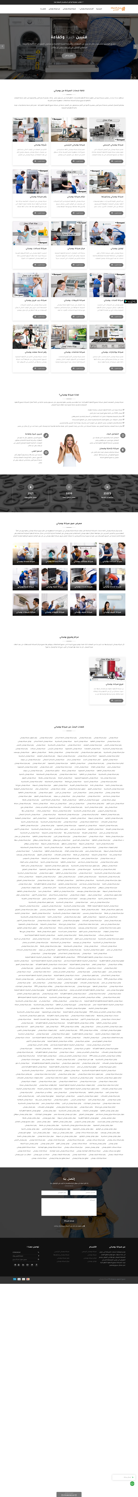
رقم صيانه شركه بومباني (25, 1052)
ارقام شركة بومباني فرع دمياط (105, 1107)
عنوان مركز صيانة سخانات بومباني (86, 1133)
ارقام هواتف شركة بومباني (48, 1085)
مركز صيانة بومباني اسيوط (66, 756)
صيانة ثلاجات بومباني (113, 301)
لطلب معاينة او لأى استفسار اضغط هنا (68, 2)
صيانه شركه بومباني (24, 1019)
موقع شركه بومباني (70, 983)
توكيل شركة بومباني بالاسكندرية (106, 1060)
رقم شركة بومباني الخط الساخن (69, 953)
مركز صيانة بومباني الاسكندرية (41, 829)
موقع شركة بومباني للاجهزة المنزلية (75, 1012)
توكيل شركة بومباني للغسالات (111, 1089)
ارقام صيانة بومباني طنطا (90, 910)
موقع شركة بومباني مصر (115, 990)
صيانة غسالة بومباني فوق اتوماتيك (50, 1147)
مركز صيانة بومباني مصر (89, 858)
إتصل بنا (43, 9)
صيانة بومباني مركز (79, 796)
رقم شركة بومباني (27, 968)
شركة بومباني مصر (115, 972)
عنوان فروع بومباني (48, 1118)
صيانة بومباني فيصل (96, 793)
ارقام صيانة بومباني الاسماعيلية (31, 847)
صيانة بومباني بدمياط (40, 804)
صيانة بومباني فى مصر (78, 829)
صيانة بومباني (114, 98)
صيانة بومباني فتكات (43, 811)
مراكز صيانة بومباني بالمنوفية (46, 877)
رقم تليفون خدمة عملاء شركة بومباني (90, 1074)
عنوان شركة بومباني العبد (96, 1100)
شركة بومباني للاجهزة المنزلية (80, 964)
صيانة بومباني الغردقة (89, 833)
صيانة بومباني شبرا (44, 891)
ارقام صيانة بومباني (76, 197)
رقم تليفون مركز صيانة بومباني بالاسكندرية (85, 866)
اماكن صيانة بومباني (49, 888)
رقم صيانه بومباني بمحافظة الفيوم (69, 950)
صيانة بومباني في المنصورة (108, 917)
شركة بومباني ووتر (87, 1027)
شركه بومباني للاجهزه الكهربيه (82, 1034)
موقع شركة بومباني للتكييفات (76, 1008)
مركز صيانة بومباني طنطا (87, 935)
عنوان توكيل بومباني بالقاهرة (62, 1122)
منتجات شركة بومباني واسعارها (107, 1016)
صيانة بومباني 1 (37, 851)
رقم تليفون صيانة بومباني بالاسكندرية (41, 902)
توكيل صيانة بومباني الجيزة (94, 807)
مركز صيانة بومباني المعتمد (92, 745)
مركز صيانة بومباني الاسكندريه (114, 789)
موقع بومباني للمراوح (86, 1114)
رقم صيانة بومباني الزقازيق (114, 818)
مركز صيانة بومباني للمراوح (26, 880)
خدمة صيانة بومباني (74, 745)
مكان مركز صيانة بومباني (29, 946)
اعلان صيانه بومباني (46, 767)
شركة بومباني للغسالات (72, 1038)
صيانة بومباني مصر (113, 767)
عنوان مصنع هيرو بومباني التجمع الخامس (56, 1129)
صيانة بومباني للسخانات (108, 946)
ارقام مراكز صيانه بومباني (90, 815)
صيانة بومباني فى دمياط (58, 804)
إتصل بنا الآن (69, 56)
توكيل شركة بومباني (24, 983)
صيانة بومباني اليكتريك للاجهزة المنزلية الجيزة (40, 935)
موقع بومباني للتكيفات (90, 1111)
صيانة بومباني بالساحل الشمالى (29, 815)
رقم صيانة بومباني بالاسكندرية (109, 774)
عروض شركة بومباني (55, 983)
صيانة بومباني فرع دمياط (67, 924)
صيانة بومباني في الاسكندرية (29, 833)
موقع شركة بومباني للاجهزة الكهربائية (105, 1049)
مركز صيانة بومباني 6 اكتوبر (26, 921)
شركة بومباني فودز (52, 1027)
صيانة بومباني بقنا (115, 855)
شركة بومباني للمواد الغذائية (46, 1056)
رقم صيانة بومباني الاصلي (113, 745)
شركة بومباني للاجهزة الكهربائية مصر (34, 1067)
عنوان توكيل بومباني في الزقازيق (106, 1129)
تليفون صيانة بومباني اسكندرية (94, 950)
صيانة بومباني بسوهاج (109, 866)
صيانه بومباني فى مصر (114, 950)
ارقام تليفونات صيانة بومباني (30, 888)
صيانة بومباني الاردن (79, 793)
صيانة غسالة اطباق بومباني (26, 1147)
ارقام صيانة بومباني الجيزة (105, 844)
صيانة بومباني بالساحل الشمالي (53, 760)
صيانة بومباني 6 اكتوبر (39, 895)
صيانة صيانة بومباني (70, 822)
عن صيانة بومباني (54, 9)
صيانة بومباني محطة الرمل (85, 880)
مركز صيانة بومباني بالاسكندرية (114, 752)
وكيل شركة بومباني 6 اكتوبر (90, 1019)
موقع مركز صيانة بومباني (71, 921)
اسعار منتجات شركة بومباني (110, 1019)
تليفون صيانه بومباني (46, 873)
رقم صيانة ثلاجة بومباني (37, 1140)
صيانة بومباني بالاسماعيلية (73, 946)
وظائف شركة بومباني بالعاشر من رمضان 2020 (105, 1012)
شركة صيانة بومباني (89, 847)
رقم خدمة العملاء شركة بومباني (112, 1038)
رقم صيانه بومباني (22, 749)
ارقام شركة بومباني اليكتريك (25, 1089)
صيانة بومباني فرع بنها (27, 932)
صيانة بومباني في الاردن (63, 793)
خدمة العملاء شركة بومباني (68, 1081)
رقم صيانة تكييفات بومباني (61, 1155)
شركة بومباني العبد (111, 1092)
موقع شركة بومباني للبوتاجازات (110, 1030)
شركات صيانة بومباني (96, 836)
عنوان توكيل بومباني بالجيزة (30, 1129)
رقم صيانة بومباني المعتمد (46, 756)
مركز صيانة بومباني (76, 249)
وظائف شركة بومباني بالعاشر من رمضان (86, 997)
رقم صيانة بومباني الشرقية (108, 826)
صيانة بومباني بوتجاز (91, 946)
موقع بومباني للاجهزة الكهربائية (30, 1111)
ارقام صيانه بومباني (71, 752)
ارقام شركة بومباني (110, 968)
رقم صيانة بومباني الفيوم (42, 796)
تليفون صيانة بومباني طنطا (46, 932)
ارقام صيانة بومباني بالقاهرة (41, 836)
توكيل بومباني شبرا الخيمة (29, 1144)
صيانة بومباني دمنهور (39, 752)
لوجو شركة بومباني (83, 972)
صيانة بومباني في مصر (76, 804)
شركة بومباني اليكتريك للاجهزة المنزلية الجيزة (46, 961)
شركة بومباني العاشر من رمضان (64, 972)
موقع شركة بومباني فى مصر (86, 1067)
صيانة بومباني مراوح (49, 899)
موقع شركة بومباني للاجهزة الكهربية (112, 961)
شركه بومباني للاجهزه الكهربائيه (46, 1052)
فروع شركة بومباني (83, 986)
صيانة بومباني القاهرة (97, 741)
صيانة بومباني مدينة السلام (58, 895)
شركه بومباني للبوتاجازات (91, 1103)
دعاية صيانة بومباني (94, 796)
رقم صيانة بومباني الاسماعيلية (46, 774)
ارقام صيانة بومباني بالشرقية (52, 833)
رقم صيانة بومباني (38, 197)
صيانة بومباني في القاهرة (87, 774)
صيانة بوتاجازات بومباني (112, 352)
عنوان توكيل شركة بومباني (66, 1074)
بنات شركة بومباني (75, 1001)
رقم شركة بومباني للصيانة (25, 979)
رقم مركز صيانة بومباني (22, 763)
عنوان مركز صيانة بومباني (45, 880)
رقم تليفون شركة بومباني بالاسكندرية (32, 1016)
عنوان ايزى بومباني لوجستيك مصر (65, 1114)
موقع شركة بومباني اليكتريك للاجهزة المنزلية (29, 990)
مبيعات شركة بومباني (66, 1052)
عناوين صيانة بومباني (61, 829)
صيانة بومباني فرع (27, 807)
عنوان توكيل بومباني (49, 1111)
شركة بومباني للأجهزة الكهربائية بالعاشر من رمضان (87, 990)
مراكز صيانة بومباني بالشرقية (29, 906)
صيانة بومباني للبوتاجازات (64, 880)
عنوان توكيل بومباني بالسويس (84, 1122)
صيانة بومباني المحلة (65, 778)
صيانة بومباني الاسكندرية (63, 741)
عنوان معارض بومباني (108, 1118)
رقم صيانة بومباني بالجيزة (29, 822)
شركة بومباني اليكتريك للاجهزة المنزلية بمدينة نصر (67, 1045)
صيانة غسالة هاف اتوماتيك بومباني (89, 1151)
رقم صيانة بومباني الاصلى (25, 745)
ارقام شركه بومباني (26, 1092)
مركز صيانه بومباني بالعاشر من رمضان (35, 943)
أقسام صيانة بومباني (86, 9)
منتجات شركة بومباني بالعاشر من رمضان (73, 1056)
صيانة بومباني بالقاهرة (77, 763)
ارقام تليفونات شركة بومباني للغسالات (30, 1078)
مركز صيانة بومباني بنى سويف (30, 760)
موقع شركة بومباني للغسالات (112, 1063)
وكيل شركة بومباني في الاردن (71, 1103)
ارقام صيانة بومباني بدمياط (62, 811)
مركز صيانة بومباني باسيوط (42, 785)
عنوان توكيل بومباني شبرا (41, 1133)
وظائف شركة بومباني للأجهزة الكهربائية (80, 1023)
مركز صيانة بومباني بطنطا (114, 836)
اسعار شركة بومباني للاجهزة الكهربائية (73, 994)
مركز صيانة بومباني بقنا (108, 778)
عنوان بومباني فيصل (44, 1122)
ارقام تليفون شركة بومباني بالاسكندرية (108, 1078)
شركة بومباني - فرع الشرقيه (65, 1096)
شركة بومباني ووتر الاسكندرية (43, 1005)
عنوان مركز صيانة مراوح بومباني (66, 1107)
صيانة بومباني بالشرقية (48, 924)
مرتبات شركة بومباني (24, 972)
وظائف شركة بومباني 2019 (43, 986)
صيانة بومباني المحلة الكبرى (50, 800)
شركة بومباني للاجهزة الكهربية (57, 990)
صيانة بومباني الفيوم (29, 778)
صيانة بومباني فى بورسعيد (82, 943)
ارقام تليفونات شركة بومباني (47, 1030)
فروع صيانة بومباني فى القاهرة (89, 800)
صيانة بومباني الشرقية (99, 855)
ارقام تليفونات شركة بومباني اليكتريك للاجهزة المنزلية (77, 1085)
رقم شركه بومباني (27, 1023)
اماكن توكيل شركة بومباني (91, 1063)
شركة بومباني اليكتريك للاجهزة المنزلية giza (32, 997)
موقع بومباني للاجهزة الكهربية (88, 1118)
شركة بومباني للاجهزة (100, 986)
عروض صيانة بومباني (109, 800)
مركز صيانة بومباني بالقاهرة (101, 840)
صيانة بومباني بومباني (112, 793)
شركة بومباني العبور (37, 1027)
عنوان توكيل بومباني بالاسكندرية (69, 1111)
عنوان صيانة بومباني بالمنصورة (49, 869)
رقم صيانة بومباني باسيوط (50, 844)
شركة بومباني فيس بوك (43, 1100)
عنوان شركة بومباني (59, 968)
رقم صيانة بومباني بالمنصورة (28, 924)
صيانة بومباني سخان (74, 760)
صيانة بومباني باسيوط (86, 844)
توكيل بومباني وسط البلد (97, 1144)
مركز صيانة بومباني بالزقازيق (67, 884)
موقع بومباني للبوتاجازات (43, 1114)
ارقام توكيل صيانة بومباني (95, 804)
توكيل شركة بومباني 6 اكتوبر (35, 1041)
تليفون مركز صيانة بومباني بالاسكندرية (111, 939)
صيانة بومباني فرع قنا (23, 785)
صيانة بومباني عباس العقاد (29, 862)
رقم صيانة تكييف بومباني (97, 1155)
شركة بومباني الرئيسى (78, 1100)
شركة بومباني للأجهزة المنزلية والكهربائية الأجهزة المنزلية (103, 1001)
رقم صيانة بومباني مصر (93, 851)
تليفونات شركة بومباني (28, 1081)
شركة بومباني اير (44, 1001)
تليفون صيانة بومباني (46, 793)
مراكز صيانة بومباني (113, 741)
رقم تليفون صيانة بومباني (28, 738)
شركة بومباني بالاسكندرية (54, 1008)
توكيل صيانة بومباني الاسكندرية (74, 906)
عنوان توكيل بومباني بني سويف (63, 1133)
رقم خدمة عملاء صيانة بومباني (88, 924)
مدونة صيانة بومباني (69, 9)
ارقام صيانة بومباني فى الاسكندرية (104, 869)
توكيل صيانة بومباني (24, 741)
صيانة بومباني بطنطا (56, 752)
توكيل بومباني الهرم (62, 1144)
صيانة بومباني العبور (95, 789)
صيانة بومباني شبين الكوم (115, 804)
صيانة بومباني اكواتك (98, 767)
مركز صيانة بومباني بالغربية (31, 899)
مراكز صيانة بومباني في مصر (100, 902)
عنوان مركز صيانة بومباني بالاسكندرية (108, 880)
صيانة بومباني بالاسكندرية (56, 745)
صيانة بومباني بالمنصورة (73, 749)
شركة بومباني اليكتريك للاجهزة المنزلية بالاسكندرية (99, 1071)
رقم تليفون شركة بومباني (90, 975)
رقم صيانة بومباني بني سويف (33, 771)
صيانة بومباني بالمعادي (78, 818)
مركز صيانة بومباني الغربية (79, 785)
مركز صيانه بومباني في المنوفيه (68, 910)
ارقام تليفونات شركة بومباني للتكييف (107, 1034)
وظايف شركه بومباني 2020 (70, 1027)
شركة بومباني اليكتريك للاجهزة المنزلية (38, 957)
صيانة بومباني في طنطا (81, 855)
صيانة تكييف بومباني (79, 1155)
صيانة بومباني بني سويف (47, 950)
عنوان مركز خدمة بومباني (45, 1136)
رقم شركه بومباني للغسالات (89, 983)
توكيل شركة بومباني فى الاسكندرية (81, 1078)
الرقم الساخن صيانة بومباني (67, 899)
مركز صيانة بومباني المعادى (87, 877)
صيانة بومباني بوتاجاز (89, 888)
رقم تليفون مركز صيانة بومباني (91, 752)
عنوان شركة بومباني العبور (24, 964)
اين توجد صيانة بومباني (107, 858)
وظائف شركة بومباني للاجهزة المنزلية (60, 1041)
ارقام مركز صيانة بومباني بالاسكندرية (33, 917)
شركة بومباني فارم (39, 983)
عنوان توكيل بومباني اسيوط (67, 1118)
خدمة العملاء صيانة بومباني (89, 822)
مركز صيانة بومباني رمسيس (92, 913)
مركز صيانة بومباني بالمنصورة (58, 763)
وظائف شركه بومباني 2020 (89, 1030)
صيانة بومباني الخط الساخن (43, 741)
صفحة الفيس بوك (18, 1256)
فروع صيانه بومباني (114, 684)
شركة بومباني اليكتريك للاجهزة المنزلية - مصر (108, 1005)
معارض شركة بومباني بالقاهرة (106, 1023)
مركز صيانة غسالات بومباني (73, 1147)
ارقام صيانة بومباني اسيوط (113, 851)
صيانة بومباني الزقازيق (110, 760)
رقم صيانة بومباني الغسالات (72, 807)
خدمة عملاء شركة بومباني (42, 972)
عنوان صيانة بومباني (25, 796)
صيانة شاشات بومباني (74, 352)
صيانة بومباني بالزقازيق (95, 829)
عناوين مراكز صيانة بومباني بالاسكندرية (108, 873)
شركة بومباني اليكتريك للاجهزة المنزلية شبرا (47, 1038)
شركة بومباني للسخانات (76, 968)
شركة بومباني (40, 145)
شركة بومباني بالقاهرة (95, 1092)
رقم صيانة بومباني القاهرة (53, 851)
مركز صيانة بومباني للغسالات (92, 921)
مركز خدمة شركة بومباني (88, 1081)
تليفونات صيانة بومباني (77, 895)
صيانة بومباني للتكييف (22, 913)
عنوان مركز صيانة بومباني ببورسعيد (88, 891)
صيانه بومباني (40, 745)
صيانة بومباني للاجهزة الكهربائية (45, 884)
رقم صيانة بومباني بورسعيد (25, 855)
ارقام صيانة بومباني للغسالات (62, 939)
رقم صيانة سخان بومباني (115, 1140)
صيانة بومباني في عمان (22, 836)
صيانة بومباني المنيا (100, 953)
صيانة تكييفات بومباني (74, 301)
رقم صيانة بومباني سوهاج (42, 840)
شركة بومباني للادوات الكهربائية (57, 1016)
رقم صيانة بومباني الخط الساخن (66, 738)
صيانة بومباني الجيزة (81, 741)
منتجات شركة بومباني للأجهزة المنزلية (62, 1067)
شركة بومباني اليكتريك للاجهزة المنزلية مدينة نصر (80, 961)
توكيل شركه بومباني (114, 1100)
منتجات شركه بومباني (22, 1038)
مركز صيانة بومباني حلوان (47, 928)
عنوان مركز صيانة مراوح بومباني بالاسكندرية (76, 1125)
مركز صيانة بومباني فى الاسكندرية (104, 943)
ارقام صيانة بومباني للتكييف (66, 935)
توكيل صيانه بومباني (47, 826)
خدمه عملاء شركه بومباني (111, 1103)
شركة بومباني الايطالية (25, 1100)
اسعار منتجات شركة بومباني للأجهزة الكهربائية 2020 (95, 957)
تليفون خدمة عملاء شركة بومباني (56, 1078)
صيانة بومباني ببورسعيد (88, 899)
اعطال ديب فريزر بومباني (23, 1155)
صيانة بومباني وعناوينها (112, 197)
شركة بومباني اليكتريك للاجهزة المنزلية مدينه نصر (35, 975)
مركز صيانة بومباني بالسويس (51, 906)
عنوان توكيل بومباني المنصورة (103, 1125)
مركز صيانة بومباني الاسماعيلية (68, 815)
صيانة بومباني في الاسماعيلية (61, 943)
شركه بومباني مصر (60, 1092)
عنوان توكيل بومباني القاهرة (109, 1111)
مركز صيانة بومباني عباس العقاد (31, 866)
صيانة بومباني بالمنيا (55, 917)
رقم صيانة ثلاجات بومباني (56, 1140)
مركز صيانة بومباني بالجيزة (49, 862)
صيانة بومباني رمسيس (48, 910)
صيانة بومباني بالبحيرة (26, 774)
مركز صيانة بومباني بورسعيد (87, 928)
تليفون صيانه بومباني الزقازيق (27, 928)
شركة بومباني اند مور (22, 1063)
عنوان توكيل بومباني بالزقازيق (89, 1136)
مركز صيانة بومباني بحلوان (66, 877)
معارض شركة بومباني (82, 1041)
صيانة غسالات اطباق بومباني (111, 1147)
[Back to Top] (2, 1493)
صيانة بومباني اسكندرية (27, 756)
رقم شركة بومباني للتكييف (68, 1030)
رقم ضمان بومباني (29, 1107)
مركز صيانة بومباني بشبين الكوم (90, 932)
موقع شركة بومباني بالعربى (26, 1030)
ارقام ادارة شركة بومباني (54, 1071)
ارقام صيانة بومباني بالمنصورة (109, 756)
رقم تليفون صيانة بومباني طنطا (112, 910)
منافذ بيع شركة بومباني (50, 994)
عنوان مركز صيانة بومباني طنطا (50, 946)
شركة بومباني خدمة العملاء (62, 1049)
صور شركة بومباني (26, 1049)
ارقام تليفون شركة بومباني (71, 1063)
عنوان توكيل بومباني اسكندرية (111, 1136)
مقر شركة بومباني (84, 1005)
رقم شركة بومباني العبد (26, 1096)
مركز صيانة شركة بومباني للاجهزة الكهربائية (50, 1023)
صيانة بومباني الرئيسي (74, 145)
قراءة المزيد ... (117, 161)
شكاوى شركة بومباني (61, 1100)
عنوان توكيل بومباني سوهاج (23, 1114)
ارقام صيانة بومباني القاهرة (106, 771)
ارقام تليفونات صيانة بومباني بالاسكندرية (66, 913)
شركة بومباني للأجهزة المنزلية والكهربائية (46, 1063)
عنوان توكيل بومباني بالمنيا (26, 1136)
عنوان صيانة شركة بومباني (47, 1081)
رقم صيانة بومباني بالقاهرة (27, 793)
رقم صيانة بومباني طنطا (30, 800)
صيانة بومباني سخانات (25, 877)
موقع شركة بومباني (49, 953)
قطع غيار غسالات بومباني (111, 1151)
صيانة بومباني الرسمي (113, 145)
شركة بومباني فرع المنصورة (51, 1012)
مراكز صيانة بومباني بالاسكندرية (69, 888)
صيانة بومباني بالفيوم (44, 855)
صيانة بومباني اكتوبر (39, 818)
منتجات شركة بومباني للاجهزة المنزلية (66, 975)
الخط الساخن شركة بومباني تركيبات (98, 1045)
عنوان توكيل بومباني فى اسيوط (66, 1136)
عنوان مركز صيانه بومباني (72, 917)
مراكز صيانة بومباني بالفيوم (41, 913)
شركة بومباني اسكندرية (26, 1034)
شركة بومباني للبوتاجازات (23, 986)
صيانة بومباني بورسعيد (21, 752)
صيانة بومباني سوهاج (31, 844)
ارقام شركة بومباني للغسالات (111, 1052)
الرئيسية (99, 9)
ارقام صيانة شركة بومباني (111, 997)
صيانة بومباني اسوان (95, 895)
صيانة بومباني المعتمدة (92, 749)
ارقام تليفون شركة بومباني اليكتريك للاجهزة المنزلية (82, 1089)
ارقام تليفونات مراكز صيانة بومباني (48, 921)
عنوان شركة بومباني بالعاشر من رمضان (109, 1027)
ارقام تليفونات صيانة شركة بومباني (82, 1016)
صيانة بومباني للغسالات (62, 855)
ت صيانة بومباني (118, 840)
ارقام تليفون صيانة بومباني (113, 895)
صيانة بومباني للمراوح (29, 869)
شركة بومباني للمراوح (43, 968)
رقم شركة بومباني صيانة (23, 1005)
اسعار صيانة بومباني (79, 836)
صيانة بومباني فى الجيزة (22, 939)
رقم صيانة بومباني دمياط (22, 804)
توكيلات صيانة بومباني (58, 789)
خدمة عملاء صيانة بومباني (68, 774)
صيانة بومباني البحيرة (91, 782)
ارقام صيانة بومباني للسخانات (26, 950)
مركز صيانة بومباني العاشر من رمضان (48, 807)
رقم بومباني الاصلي (20, 1140)
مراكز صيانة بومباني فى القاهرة (64, 891)
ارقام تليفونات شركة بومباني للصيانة (49, 1089)
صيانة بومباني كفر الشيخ (81, 840)
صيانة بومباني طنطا (69, 800)
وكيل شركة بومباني (86, 1107)
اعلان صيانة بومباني (38, 763)
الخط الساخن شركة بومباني (45, 979)
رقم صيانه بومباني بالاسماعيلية (109, 877)
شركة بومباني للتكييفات (43, 1049)
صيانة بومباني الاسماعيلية (53, 782)
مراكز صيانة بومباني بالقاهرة (26, 891)
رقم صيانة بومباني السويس (107, 811)
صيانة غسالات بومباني (36, 249)
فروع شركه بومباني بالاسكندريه (59, 997)
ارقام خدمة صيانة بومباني (115, 763)
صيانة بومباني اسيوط (95, 818)
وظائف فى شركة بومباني (43, 1092)
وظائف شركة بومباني (115, 964)
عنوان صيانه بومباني (25, 884)
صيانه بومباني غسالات (37, 749)
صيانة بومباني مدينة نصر (111, 796)
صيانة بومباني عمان (41, 789)
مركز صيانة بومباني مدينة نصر (88, 862)
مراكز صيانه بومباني (49, 815)
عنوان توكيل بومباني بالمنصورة (83, 1129)
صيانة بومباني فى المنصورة (87, 826)
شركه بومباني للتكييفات (91, 1038)
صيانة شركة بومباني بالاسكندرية (33, 1071)
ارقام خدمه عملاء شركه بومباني (45, 1074)
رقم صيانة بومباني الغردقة (115, 829)
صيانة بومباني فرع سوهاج (61, 840)
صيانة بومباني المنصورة (86, 771)
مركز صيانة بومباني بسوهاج (107, 888)
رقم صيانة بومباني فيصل (112, 921)
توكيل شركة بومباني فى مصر (111, 983)
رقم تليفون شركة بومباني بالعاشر (28, 994)
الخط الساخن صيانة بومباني (87, 756)
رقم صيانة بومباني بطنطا (47, 778)
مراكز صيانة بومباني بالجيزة (107, 899)
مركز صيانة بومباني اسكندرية (27, 873)
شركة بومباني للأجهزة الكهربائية (64, 957)
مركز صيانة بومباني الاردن (62, 836)
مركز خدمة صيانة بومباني (63, 767)
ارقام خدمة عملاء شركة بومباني (108, 1085)
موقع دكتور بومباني (24, 1133)
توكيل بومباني (117, 249)
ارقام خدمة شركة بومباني (97, 994)
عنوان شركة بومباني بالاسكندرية (26, 1001)
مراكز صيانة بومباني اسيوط (112, 891)
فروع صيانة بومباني (84, 869)
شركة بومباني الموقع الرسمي (102, 1041)
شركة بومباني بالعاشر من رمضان (88, 1052)
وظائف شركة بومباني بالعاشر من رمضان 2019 (105, 1056)
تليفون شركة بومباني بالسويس (87, 1096)
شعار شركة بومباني (114, 994)
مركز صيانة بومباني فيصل (41, 939)
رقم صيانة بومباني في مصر (108, 833)
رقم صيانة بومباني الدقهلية (110, 815)
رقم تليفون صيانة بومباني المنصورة (57, 866)
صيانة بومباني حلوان (22, 895)
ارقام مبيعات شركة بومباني (108, 1081)
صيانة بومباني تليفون (60, 785)
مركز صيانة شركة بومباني (113, 1074)
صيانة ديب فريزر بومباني (36, 301)
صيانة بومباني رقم (111, 807)
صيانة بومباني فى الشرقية (50, 858)
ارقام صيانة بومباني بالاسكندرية (31, 782)
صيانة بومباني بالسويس (31, 858)
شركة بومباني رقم (48, 1060)
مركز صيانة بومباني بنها (72, 833)
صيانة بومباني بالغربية (72, 847)
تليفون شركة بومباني (99, 972)
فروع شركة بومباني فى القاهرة (66, 1005)
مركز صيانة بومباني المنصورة (66, 826)
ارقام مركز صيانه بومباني (109, 782)
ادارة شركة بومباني (21, 1027)
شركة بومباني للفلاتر (99, 964)
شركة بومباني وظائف (60, 1001)
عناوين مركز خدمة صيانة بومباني (110, 928)
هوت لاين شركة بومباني (85, 1060)
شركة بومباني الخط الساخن (110, 975)
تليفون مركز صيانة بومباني (76, 789)
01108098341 (69, 1186)
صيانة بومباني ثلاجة (96, 785)
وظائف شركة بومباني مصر (50, 1103)
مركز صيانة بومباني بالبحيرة (53, 847)
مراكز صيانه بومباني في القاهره (66, 873)
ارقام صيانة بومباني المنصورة (27, 767)
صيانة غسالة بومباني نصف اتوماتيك (62, 1151)
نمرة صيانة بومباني (81, 902)
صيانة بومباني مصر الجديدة (67, 932)
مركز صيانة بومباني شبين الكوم (85, 939)
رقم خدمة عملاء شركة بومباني (65, 986)
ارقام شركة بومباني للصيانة (66, 1060)
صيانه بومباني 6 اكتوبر (21, 829)
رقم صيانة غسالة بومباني (75, 1140)
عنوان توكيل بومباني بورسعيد (110, 1133)
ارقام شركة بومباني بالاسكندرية (28, 1103)
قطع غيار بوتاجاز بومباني (80, 1158)
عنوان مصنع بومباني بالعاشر (24, 1122)
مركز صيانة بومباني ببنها (22, 840)
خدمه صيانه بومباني (85, 873)
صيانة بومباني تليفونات (111, 932)
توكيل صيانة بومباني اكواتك (74, 851)
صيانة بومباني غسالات (105, 935)
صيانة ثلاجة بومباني (24, 1151)
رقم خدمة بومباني (31, 1125)
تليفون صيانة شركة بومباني (60, 1034)
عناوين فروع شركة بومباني (107, 1067)
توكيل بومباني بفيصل (92, 1147)
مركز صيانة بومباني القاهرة (29, 826)
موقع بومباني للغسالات (46, 1107)
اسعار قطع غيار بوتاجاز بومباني (59, 1158)
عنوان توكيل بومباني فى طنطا (49, 1125)
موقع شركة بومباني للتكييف (97, 1008)
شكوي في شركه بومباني (82, 1049)
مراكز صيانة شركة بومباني (26, 1056)
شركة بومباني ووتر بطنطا (69, 1019)
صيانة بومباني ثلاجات (81, 767)
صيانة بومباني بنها (28, 811)
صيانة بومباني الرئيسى (55, 749)
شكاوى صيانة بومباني (52, 771)
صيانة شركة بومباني (116, 986)
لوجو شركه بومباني (42, 1034)
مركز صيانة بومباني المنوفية (23, 789)
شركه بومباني (35, 953)
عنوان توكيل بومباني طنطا (31, 1118)
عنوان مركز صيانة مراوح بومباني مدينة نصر (110, 1114)
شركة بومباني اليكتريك (64, 979)
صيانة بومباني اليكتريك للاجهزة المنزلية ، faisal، (103, 906)
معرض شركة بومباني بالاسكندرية (28, 1012)
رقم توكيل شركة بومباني (24, 1074)
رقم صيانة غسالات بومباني (96, 1140)
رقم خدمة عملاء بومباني (36, 352)
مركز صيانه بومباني (69, 869)
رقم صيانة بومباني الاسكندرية (112, 749)
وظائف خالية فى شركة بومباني (37, 1045)
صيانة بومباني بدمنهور (69, 844)
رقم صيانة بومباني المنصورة (58, 818)
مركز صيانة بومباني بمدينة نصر (89, 884)
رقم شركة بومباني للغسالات (110, 1096)
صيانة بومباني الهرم (89, 917)
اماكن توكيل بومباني (47, 1144)
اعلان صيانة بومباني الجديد (92, 760)
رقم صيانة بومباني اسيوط (70, 858)
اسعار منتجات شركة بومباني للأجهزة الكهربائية (51, 964)
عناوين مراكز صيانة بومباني (109, 862)
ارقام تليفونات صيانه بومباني (108, 847)
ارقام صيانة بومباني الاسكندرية (51, 822)
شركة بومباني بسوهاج (72, 1071)
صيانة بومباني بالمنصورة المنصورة (86, 778)
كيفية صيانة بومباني (23, 851)
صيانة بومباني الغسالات (109, 822)
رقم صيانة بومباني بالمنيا (114, 785)
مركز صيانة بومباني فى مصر (110, 924)
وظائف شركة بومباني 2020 (113, 979)
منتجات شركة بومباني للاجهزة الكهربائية (88, 979)
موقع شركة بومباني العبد (45, 1096)
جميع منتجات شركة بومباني (30, 1060)
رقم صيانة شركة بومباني (77, 1092)
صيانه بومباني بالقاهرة (68, 862)
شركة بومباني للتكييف (21, 961)
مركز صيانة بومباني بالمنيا (111, 884)
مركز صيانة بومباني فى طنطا (114, 913)
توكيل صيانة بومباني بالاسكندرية (84, 811)
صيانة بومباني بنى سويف (62, 796)
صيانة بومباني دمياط (69, 771)
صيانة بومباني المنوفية (23, 818)
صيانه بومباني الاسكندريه (64, 902)
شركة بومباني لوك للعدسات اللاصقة (46, 1019)
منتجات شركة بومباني (94, 968)
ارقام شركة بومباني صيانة (28, 1085)
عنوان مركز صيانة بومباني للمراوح (26, 910)
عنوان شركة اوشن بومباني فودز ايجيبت (110, 1122)
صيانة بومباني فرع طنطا (73, 782)
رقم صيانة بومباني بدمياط (67, 928)
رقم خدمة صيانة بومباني (96, 763)
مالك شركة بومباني (37, 1008)
